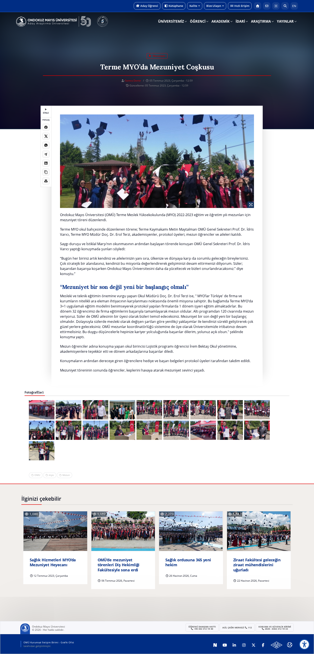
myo (51, 475)
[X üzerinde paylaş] (46, 136)
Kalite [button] (193, 6)
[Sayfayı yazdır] (46, 181)
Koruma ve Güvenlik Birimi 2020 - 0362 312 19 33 (274, 627)
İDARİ (240, 21)
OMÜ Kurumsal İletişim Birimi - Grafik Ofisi (48, 642)
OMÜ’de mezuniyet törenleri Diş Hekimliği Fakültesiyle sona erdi (118, 564)
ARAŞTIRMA (261, 21)
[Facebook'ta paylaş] (46, 127)
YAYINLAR (285, 21)
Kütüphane (176, 6)
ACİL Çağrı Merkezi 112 (237, 627)
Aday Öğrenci (149, 6)
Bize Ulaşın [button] (213, 6)
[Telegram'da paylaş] (46, 154)
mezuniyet (158, 56)
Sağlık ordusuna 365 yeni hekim (188, 562)
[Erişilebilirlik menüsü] (304, 644)
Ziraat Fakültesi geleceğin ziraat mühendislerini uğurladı (257, 564)
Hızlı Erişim (241, 6)
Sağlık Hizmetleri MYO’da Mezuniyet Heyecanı (53, 562)
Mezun (66, 475)
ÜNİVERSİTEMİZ (171, 21)
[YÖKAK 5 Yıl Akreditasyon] (102, 21)
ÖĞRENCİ (197, 21)
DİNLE (46, 112)
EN (294, 6)
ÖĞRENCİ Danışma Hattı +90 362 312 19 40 (202, 627)
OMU (37, 475)
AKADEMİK (220, 21)
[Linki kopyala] (46, 172)
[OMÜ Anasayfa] (257, 6)
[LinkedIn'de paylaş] (46, 163)
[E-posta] (266, 6)
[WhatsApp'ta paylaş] (46, 145)
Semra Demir (133, 80)
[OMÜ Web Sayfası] (53, 21)
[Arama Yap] (285, 6)
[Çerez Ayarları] (290, 645)
